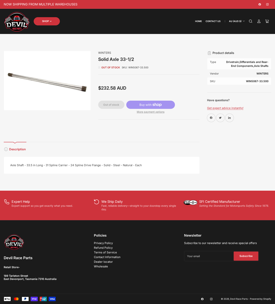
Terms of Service (105, 252)
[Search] (251, 21)
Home (198, 21)
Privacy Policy (103, 243)
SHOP (45, 21)
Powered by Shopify (260, 298)
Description (17, 149)
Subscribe (246, 256)
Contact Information (107, 257)
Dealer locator (103, 261)
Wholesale (101, 266)
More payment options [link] (150, 111)
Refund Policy (103, 247)
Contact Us (213, 21)
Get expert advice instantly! (225, 108)
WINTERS (104, 53)
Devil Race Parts (239, 298)
